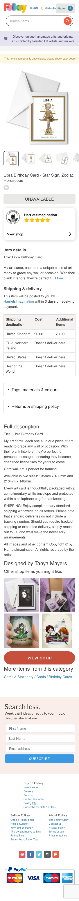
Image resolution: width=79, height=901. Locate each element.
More (59, 277)
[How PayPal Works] (40, 887)
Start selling (51, 8)
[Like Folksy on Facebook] (30, 854)
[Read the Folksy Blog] (55, 854)
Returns (28, 795)
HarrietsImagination (40, 214)
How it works (30, 787)
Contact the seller (33, 799)
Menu (34, 8)
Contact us (55, 824)
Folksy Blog (17, 835)
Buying (30, 803)
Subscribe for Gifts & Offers (39, 807)
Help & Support (20, 824)
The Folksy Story (58, 820)
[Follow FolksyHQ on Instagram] (47, 854)
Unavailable (39, 199)
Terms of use (56, 831)
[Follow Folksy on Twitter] (39, 854)
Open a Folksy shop (22, 820)
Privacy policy (57, 827)
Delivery (28, 791)
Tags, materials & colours (34, 390)
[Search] (68, 21)
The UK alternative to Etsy (26, 831)
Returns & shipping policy (35, 406)
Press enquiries (58, 835)
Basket (64, 8)
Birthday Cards (60, 676)
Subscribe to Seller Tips (24, 839)
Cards (41, 676)
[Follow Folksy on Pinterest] (22, 854)
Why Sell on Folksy (22, 827)
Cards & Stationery (19, 676)
